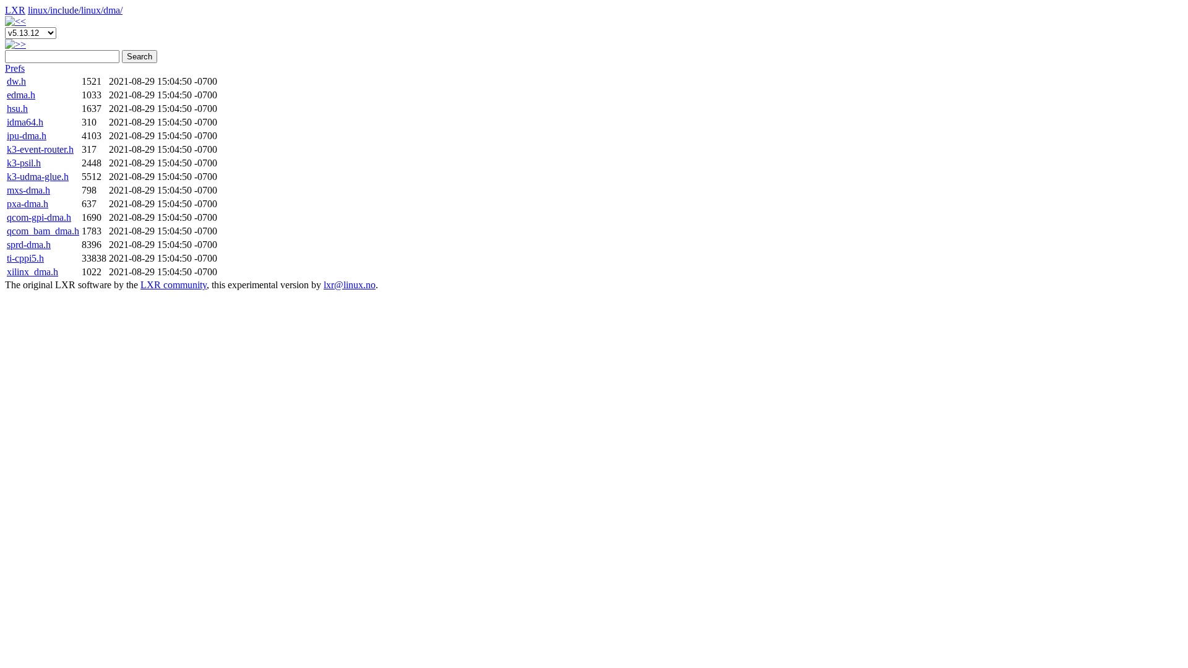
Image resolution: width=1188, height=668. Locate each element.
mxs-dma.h (28, 190)
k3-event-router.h (40, 149)
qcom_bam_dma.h (43, 231)
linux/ (39, 10)
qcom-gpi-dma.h (39, 217)
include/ (65, 10)
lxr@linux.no (350, 285)
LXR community (173, 285)
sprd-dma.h (29, 244)
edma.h (21, 95)
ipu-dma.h (26, 136)
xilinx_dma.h (32, 272)
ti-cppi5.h (25, 258)
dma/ (113, 10)
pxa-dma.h (27, 204)
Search (139, 56)
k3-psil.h (24, 163)
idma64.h (25, 122)
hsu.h (17, 108)
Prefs (15, 68)
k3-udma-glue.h (38, 176)
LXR (15, 10)
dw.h (16, 81)
